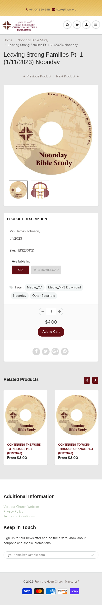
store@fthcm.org (66, 9)
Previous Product (38, 76)
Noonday (19, 296)
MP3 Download (46, 270)
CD (20, 270)
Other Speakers (43, 296)
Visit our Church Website (21, 507)
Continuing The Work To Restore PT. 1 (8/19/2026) (24, 449)
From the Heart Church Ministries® (56, 582)
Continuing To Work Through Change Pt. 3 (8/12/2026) (75, 449)
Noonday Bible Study (33, 40)
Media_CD (34, 287)
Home (8, 40)
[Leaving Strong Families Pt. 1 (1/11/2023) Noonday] (51, 134)
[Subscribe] (92, 555)
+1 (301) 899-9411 (39, 9)
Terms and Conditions (19, 516)
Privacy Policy (13, 511)
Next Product (66, 76)
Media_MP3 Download (64, 287)
